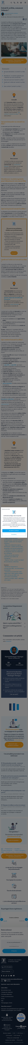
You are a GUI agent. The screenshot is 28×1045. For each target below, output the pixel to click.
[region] (14, 522)
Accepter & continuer (14, 530)
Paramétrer (14, 534)
